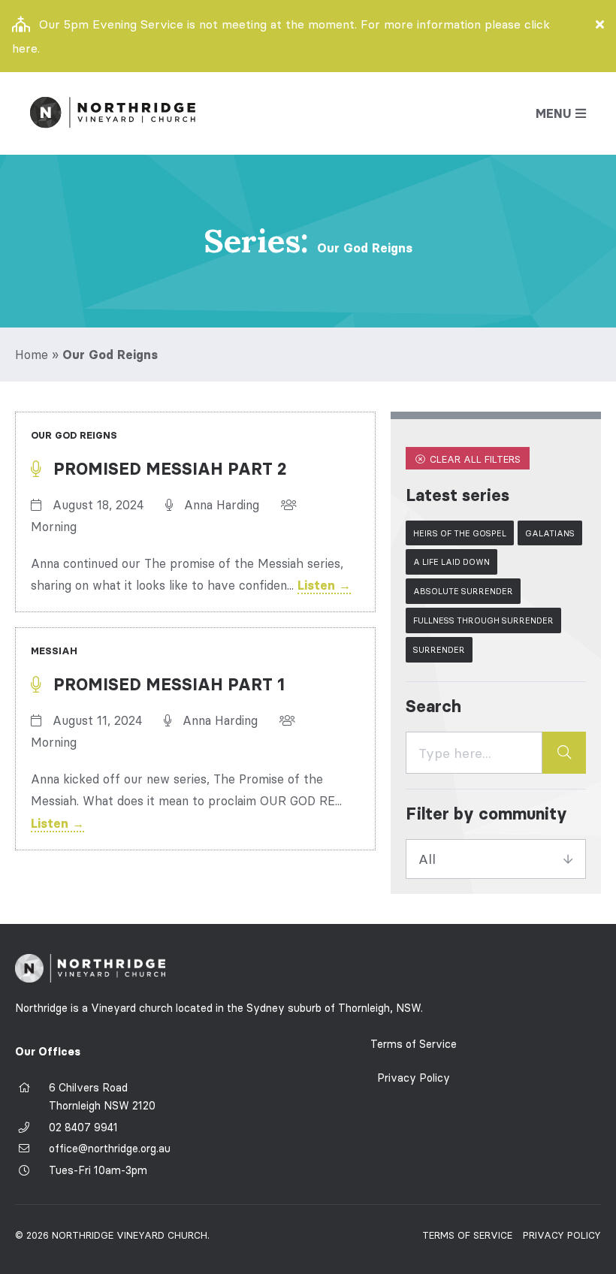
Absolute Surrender (463, 591)
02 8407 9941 (83, 1127)
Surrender (439, 650)
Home (31, 354)
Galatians (550, 533)
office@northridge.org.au (110, 1148)
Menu (554, 113)
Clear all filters (474, 459)
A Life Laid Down (451, 562)
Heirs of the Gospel (459, 533)
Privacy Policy (413, 1078)
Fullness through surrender (483, 620)
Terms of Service (413, 1044)
